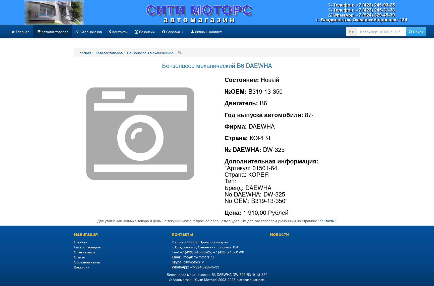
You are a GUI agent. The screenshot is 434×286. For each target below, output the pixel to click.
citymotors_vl (194, 261)
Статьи (79, 256)
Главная (22, 31)
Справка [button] (173, 31)
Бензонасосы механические (150, 52)
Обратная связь (87, 261)
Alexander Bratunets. (251, 279)
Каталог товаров (54, 31)
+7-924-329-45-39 (204, 266)
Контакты (119, 31)
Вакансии (146, 31)
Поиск (417, 31)
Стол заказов (90, 31)
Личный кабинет (208, 31)
